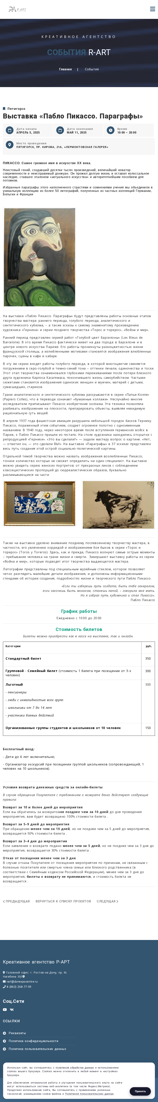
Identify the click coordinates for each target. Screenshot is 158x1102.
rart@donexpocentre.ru (22, 981)
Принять (140, 1091)
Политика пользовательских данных (37, 1049)
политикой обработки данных (75, 1067)
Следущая (106, 901)
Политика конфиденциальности (33, 1041)
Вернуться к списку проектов (63, 901)
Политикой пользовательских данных (89, 1093)
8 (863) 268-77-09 (19, 986)
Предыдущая (18, 901)
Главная (65, 69)
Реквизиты (17, 1033)
